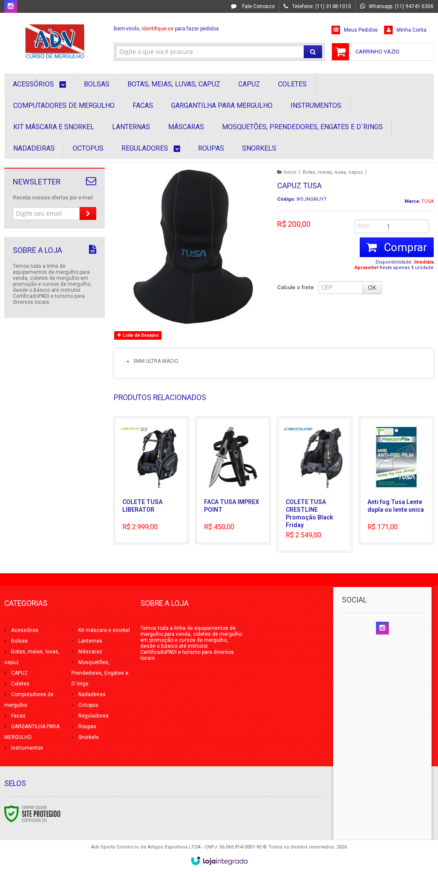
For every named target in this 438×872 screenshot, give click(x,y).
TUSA (427, 201)
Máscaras (90, 652)
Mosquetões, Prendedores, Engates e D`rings (99, 673)
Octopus (88, 705)
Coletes (20, 684)
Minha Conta (411, 30)
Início (290, 172)
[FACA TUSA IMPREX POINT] (233, 480)
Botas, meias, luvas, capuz (333, 172)
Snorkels (88, 737)
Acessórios (24, 630)
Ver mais (156, 505)
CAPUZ (19, 673)
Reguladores (93, 716)
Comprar (404, 247)
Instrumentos (27, 748)
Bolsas (19, 641)
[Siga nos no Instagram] (10, 7)
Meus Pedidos (361, 30)
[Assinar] (88, 213)
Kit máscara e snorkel (104, 630)
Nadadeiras (92, 694)
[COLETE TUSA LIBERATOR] (151, 480)
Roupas (87, 727)
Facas (18, 716)
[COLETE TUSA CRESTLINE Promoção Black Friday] (314, 484)
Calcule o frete (295, 288)
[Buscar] (313, 51)
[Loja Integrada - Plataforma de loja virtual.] (219, 861)
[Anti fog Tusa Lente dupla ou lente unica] (396, 480)
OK (372, 287)
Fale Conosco (258, 6)
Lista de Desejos (140, 335)
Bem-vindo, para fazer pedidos (166, 29)
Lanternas (90, 641)
